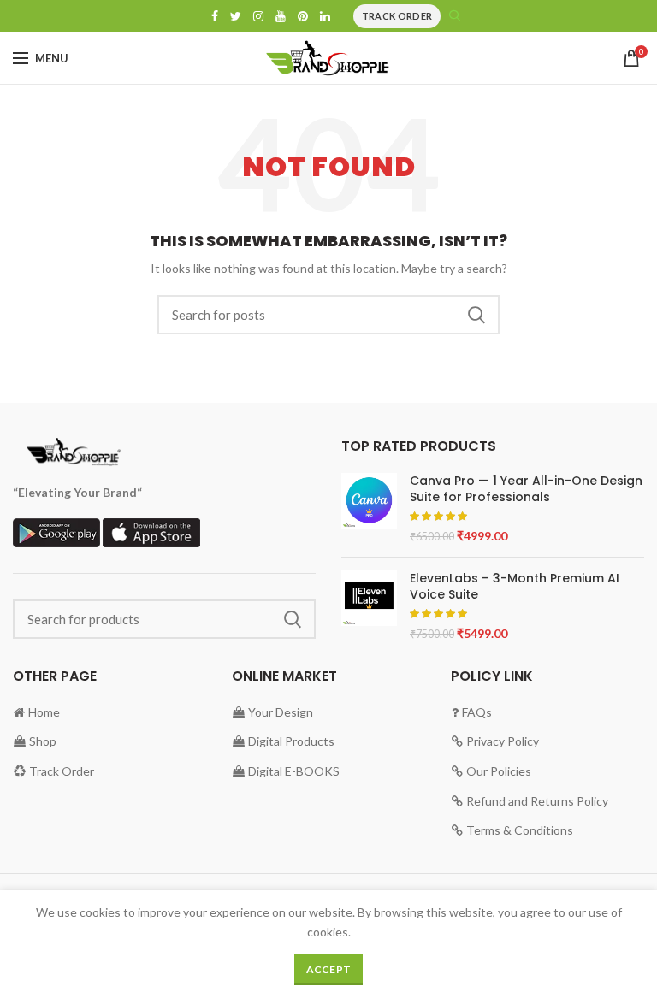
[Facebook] (214, 16)
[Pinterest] (303, 16)
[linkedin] (325, 16)
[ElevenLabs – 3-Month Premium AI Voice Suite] (369, 605)
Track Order (397, 15)
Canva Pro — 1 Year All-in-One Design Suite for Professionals (526, 488)
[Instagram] (258, 16)
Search (476, 314)
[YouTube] (280, 16)
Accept (329, 969)
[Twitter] (235, 16)
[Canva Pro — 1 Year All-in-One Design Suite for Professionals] (369, 508)
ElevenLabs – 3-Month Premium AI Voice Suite (514, 585)
